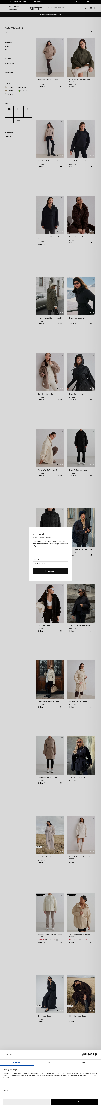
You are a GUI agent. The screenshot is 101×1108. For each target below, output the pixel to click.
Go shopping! (50, 571)
